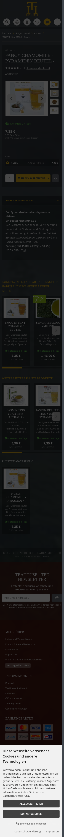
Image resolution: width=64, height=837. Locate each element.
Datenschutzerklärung (27, 831)
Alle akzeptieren (31, 804)
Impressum (53, 831)
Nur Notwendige (31, 814)
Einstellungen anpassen (33, 823)
